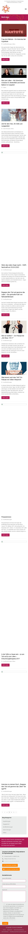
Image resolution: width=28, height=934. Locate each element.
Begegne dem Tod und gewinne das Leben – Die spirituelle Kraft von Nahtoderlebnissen (13, 294)
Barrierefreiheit (5, 931)
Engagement (6, 824)
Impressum (9, 929)
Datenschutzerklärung (19, 929)
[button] (26, 9)
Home (4, 929)
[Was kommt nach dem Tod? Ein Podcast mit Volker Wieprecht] (14, 368)
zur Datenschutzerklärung (8, 919)
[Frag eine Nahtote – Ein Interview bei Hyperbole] (14, 30)
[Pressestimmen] (14, 459)
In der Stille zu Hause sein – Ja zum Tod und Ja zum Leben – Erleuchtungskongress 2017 (12, 656)
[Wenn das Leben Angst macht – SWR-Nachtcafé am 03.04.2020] (14, 207)
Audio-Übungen (6, 128)
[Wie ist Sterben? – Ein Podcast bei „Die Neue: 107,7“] (14, 327)
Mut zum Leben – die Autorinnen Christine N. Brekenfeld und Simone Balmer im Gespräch (13, 82)
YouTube (19, 2)
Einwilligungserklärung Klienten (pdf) (18, 931)
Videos (13, 44)
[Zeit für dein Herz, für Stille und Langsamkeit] (14, 115)
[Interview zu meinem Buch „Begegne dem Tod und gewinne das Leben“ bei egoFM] (14, 726)
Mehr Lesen (5, 59)
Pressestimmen (6, 517)
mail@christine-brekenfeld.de (12, 2)
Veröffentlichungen (7, 44)
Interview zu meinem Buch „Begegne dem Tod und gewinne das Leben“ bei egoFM (13, 786)
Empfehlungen (6, 821)
